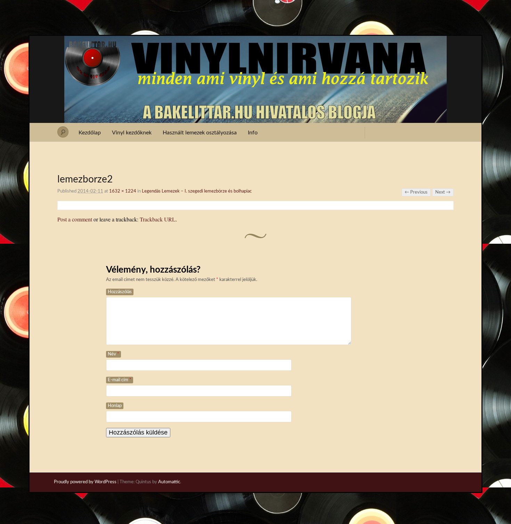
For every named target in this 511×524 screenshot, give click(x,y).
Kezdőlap (90, 132)
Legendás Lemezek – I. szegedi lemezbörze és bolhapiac (197, 191)
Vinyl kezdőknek (132, 132)
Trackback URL (158, 219)
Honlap (115, 406)
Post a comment (74, 219)
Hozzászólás (120, 292)
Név (113, 354)
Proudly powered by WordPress (85, 482)
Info (253, 132)
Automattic (169, 482)
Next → (443, 192)
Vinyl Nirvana (256, 48)
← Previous (416, 192)
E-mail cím (119, 380)
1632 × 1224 (122, 191)
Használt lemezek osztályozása (200, 132)
